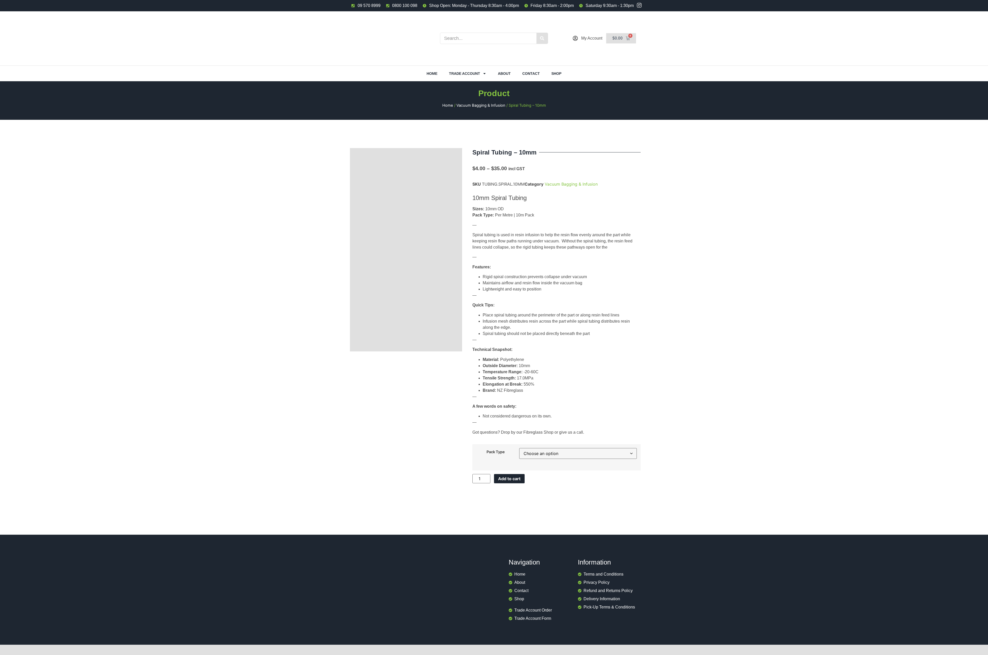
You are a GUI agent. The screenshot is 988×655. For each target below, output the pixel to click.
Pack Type (496, 452)
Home (432, 73)
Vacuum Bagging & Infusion (480, 105)
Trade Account (464, 73)
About (504, 73)
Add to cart (509, 478)
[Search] (542, 38)
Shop (556, 73)
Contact (531, 73)
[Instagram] (639, 5)
